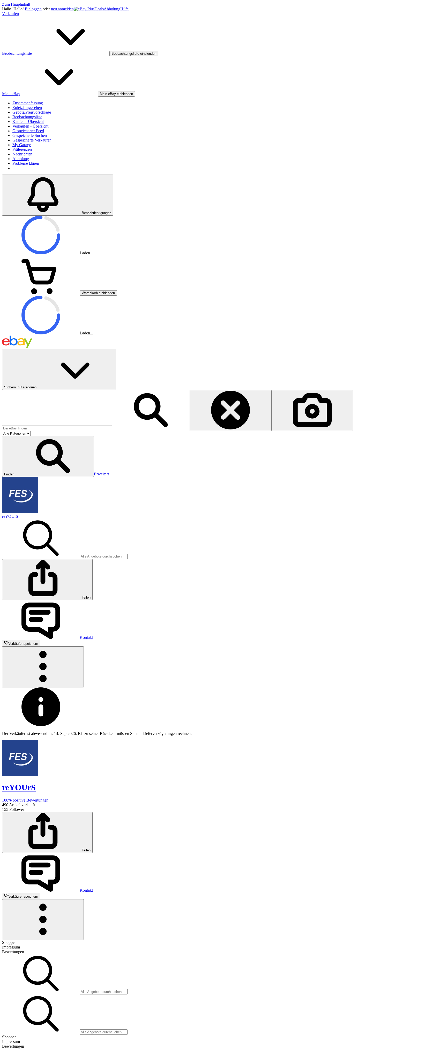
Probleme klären (25, 163)
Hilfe (124, 9)
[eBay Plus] (84, 9)
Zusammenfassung (27, 103)
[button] (48, 456)
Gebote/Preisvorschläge (31, 112)
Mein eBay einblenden (116, 94)
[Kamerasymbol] (312, 410)
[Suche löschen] (230, 410)
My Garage (21, 145)
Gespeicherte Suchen (29, 135)
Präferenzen (22, 149)
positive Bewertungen (25, 800)
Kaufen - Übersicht (28, 121)
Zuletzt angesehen (27, 107)
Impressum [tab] (11, 947)
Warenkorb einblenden (98, 293)
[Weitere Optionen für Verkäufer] (43, 666)
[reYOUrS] (20, 511)
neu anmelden (62, 9)
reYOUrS (10, 516)
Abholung (112, 9)
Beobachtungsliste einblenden (133, 54)
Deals (99, 9)
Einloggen (33, 9)
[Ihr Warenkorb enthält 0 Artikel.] (41, 293)
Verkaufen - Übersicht (30, 126)
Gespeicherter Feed (28, 131)
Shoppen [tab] (9, 942)
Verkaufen (10, 13)
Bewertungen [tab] (13, 952)
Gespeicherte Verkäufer (31, 140)
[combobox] (57, 428)
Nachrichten (22, 154)
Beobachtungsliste (27, 117)
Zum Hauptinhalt (16, 4)
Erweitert (101, 474)
